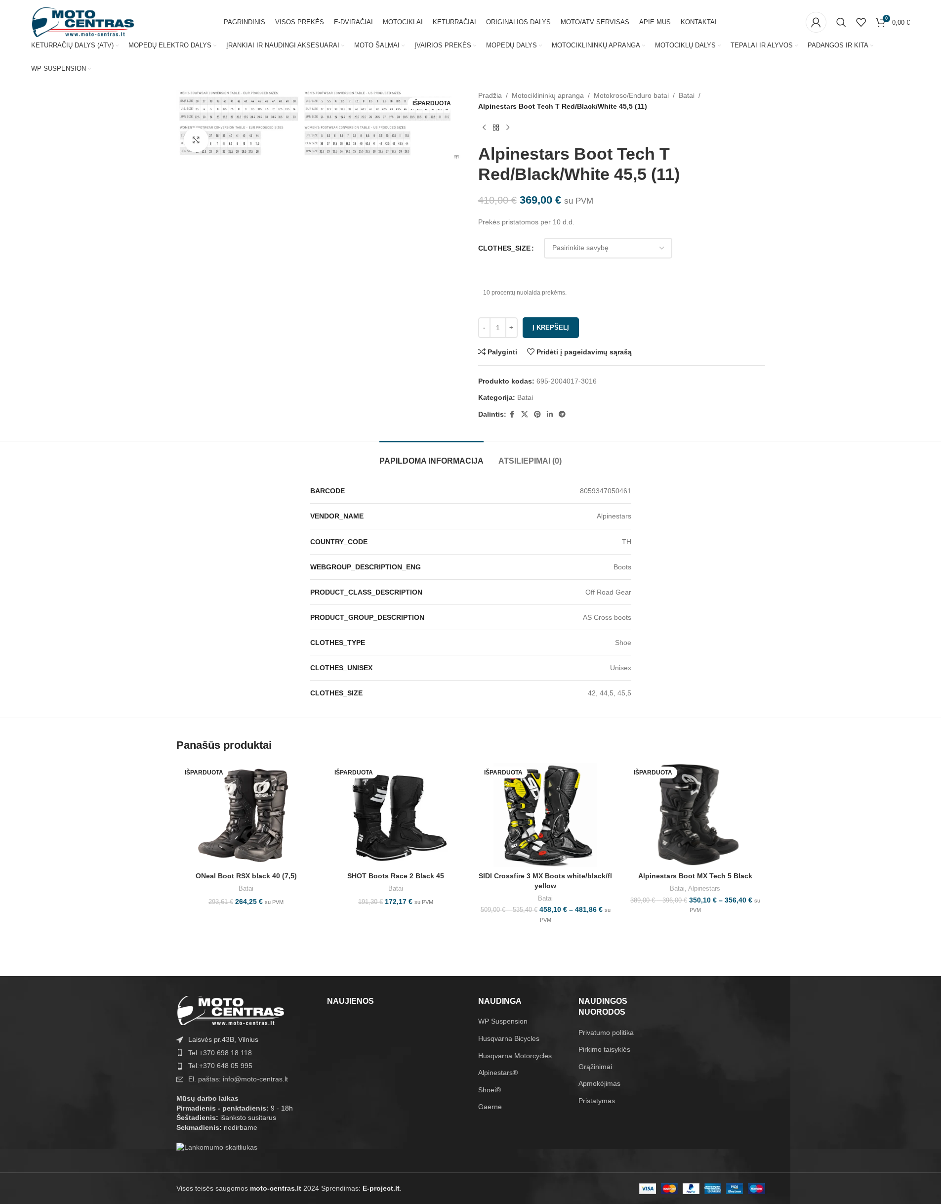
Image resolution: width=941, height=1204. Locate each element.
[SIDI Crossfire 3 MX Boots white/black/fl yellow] (545, 815)
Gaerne (490, 1107)
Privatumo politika (606, 1032)
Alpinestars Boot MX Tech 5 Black (695, 876)
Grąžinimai (595, 1067)
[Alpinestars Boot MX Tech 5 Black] (695, 815)
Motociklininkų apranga (548, 95)
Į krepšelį (550, 327)
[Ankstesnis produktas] (484, 128)
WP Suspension (503, 1021)
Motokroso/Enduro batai (631, 95)
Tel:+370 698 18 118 (220, 1053)
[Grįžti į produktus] (496, 128)
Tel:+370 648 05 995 (220, 1066)
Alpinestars (704, 888)
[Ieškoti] (841, 22)
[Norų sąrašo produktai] (861, 22)
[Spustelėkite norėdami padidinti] (196, 140)
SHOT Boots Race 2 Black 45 (395, 876)
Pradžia (490, 95)
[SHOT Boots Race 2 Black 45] (396, 815)
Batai (687, 95)
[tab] (431, 456)
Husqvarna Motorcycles (515, 1056)
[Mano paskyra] (816, 22)
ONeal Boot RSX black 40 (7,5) (246, 876)
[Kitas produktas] (508, 128)
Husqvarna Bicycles (508, 1038)
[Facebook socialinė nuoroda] (512, 414)
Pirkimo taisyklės (604, 1049)
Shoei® (489, 1090)
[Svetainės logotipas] (83, 22)
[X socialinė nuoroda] (524, 414)
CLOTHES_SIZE (504, 248)
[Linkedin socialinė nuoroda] (550, 414)
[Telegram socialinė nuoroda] (562, 414)
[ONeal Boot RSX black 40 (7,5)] (246, 815)
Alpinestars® (498, 1072)
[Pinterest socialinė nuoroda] (537, 414)
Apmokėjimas (599, 1083)
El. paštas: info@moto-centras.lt (238, 1079)
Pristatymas (596, 1101)
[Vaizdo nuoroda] (230, 1010)
